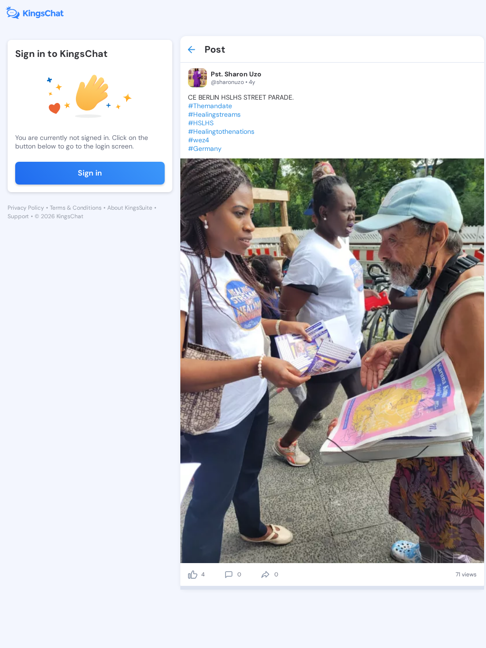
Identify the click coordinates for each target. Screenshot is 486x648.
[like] (192, 574)
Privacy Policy (26, 208)
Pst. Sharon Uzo (236, 74)
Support (18, 216)
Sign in (90, 173)
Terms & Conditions (76, 208)
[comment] (229, 574)
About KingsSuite (129, 208)
